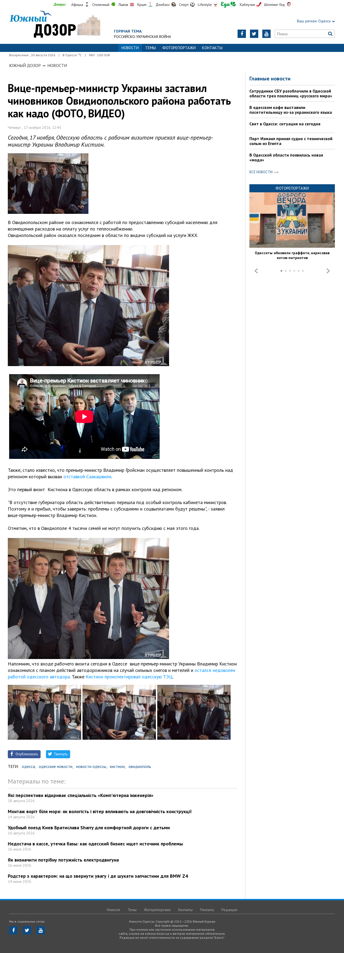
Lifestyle (205, 4)
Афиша (77, 4)
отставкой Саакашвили (87, 476)
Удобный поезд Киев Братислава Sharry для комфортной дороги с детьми (89, 827)
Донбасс (163, 4)
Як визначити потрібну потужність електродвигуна (63, 860)
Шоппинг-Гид (274, 4)
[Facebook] (242, 34)
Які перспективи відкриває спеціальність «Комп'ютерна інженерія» (80, 795)
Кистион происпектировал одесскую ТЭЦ (128, 677)
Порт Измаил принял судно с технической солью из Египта (290, 141)
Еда (228, 5)
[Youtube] (266, 34)
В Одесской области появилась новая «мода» (286, 157)
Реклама (207, 909)
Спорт (184, 4)
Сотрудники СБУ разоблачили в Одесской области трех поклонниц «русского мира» (290, 93)
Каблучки (247, 4)
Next (328, 271)
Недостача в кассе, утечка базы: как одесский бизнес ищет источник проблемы (95, 844)
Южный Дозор (25, 65)
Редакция (229, 909)
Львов (123, 4)
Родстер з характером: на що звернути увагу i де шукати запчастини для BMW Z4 (98, 876)
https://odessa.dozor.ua (54, 24)
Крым (141, 4)
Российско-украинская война (142, 36)
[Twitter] (254, 34)
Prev (256, 271)
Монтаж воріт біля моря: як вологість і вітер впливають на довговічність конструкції (100, 811)
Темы (150, 47)
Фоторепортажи (179, 47)
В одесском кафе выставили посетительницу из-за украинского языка (290, 110)
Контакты (212, 47)
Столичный (100, 4)
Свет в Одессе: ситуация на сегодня (284, 123)
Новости (57, 65)
